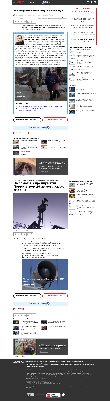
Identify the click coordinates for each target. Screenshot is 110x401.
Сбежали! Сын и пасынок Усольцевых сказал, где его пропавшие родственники (86, 62)
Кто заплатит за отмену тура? (27, 110)
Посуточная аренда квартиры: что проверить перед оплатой (57, 327)
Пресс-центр (43, 361)
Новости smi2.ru (19, 175)
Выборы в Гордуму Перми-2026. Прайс (84, 364)
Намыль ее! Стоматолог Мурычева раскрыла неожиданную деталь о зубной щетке (85, 68)
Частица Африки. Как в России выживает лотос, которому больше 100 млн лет (85, 213)
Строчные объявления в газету (72, 363)
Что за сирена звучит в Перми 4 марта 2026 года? (43, 280)
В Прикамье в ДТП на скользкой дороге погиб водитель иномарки (30, 141)
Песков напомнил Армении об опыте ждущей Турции (86, 94)
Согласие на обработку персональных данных (36, 381)
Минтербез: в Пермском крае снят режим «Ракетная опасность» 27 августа (83, 20)
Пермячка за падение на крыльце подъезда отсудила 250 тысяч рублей (40, 106)
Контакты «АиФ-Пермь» (56, 363)
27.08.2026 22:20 (17, 180)
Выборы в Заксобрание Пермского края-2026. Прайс (58, 364)
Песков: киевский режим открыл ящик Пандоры (85, 88)
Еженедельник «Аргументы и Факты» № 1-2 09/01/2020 (52, 18)
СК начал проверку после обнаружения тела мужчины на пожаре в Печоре (29, 322)
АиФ (27, 230)
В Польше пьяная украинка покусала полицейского (86, 111)
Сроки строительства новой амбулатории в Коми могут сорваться (28, 328)
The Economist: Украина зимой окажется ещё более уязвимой (84, 100)
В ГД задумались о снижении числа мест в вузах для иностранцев (85, 105)
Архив (21, 18)
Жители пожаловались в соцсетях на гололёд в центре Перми (38, 92)
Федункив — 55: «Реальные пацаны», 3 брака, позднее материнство (82, 26)
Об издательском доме (32, 361)
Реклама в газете (65, 361)
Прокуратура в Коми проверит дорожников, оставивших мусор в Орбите (30, 333)
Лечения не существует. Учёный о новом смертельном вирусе (85, 184)
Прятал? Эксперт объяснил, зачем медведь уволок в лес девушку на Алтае (85, 202)
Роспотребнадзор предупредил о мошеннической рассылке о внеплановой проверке (57, 322)
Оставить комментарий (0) (55, 119)
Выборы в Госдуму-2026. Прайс (34, 364)
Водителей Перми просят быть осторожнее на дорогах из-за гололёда (29, 147)
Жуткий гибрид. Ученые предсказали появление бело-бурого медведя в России (86, 207)
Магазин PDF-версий (77, 361)
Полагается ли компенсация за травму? (30, 108)
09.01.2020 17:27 (17, 7)
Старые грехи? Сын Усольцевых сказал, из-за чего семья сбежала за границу (86, 51)
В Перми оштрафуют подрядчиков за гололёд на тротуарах (28, 153)
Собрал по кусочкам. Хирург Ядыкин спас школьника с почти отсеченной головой (86, 57)
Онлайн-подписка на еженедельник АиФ (37, 363)
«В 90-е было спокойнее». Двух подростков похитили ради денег (85, 73)
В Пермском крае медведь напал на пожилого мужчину (82, 40)
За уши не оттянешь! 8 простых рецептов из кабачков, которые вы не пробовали (86, 196)
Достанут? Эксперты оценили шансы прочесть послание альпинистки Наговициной (86, 79)
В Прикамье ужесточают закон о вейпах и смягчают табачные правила (83, 33)
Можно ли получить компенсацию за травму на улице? (57, 146)
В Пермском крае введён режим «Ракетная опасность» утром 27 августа (82, 13)
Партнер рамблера (40, 394)
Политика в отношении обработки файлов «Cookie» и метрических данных (43, 383)
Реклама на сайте (54, 361)
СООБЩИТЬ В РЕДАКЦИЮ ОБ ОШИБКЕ (35, 366)
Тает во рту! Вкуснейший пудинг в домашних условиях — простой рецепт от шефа (85, 190)
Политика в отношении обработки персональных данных (39, 382)
